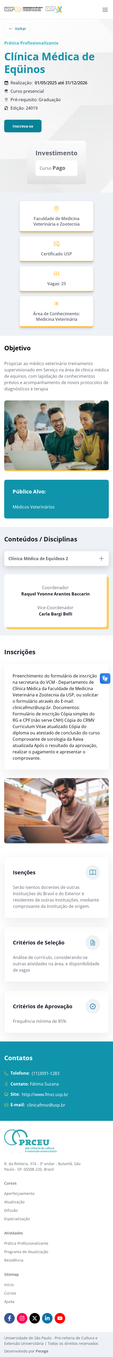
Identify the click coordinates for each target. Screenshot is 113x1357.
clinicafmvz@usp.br (46, 1105)
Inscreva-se (23, 126)
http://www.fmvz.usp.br (45, 1094)
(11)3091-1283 (45, 1073)
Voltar (20, 28)
